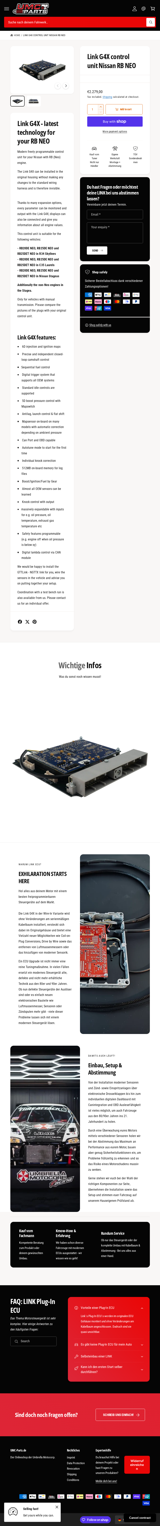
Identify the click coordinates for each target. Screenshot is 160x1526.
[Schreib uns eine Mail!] (143, 8)
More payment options (115, 131)
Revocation (73, 1468)
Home (17, 35)
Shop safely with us (100, 325)
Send (95, 250)
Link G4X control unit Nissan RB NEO (44, 35)
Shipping (107, 96)
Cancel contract (140, 1517)
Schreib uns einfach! (118, 1415)
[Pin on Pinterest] (34, 621)
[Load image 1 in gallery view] (17, 101)
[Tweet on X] (27, 621)
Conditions (73, 1480)
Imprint (71, 1457)
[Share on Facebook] (19, 621)
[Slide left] (58, 86)
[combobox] (80, 22)
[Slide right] (66, 86)
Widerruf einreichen (137, 1465)
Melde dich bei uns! (106, 1481)
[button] (6, 8)
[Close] (57, 1507)
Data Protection (76, 1463)
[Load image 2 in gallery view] (34, 101)
